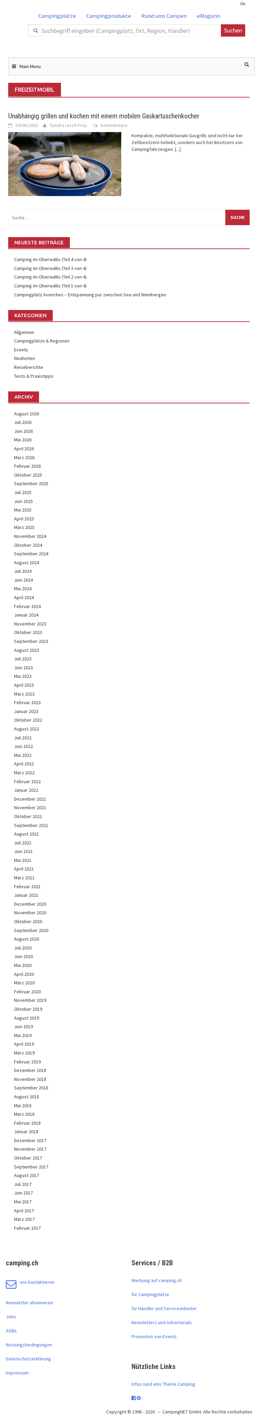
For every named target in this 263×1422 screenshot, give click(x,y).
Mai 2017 (23, 1202)
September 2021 (31, 825)
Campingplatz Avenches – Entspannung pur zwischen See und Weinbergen (90, 295)
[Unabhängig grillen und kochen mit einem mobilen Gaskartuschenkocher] (64, 163)
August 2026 (26, 414)
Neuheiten (24, 358)
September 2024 (31, 554)
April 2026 (24, 448)
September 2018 (31, 1088)
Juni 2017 (23, 1193)
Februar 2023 (27, 702)
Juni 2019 (23, 1026)
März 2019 (24, 1053)
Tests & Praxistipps (33, 376)
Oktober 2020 (28, 921)
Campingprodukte (108, 16)
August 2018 (26, 1097)
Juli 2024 (23, 571)
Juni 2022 (23, 746)
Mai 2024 (23, 588)
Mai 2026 (23, 440)
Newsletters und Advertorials (162, 1322)
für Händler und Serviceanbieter (164, 1308)
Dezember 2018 (30, 1070)
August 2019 (26, 1018)
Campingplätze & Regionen (42, 341)
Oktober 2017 (28, 1158)
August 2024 (26, 562)
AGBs (11, 1331)
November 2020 (30, 912)
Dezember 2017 (30, 1140)
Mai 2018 (23, 1105)
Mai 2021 (23, 860)
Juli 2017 (23, 1184)
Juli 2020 (23, 948)
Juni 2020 (23, 956)
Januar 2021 (26, 895)
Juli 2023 (23, 659)
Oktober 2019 (28, 1009)
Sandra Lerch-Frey (68, 125)
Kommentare (114, 125)
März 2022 (24, 773)
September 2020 (31, 930)
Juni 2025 (23, 501)
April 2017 (24, 1210)
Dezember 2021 (30, 799)
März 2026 (24, 457)
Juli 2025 (23, 492)
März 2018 (24, 1114)
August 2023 (26, 650)
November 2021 (30, 807)
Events (21, 350)
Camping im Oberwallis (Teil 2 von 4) (50, 277)
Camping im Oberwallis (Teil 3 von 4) (50, 268)
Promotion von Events (154, 1336)
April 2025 (24, 519)
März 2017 (24, 1219)
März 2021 (24, 878)
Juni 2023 (23, 667)
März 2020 (24, 983)
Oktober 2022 (28, 720)
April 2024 (24, 597)
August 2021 (26, 834)
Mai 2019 (23, 1035)
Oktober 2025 (28, 475)
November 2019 (30, 1000)
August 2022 (26, 729)
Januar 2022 (26, 790)
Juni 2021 (23, 851)
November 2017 (30, 1149)
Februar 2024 (27, 606)
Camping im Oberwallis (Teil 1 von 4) (50, 286)
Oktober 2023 (28, 632)
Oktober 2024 (28, 545)
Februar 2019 (27, 1062)
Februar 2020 (27, 991)
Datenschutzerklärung (28, 1359)
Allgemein (24, 332)
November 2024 (30, 536)
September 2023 (31, 641)
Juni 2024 (23, 580)
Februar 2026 (27, 466)
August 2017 (26, 1175)
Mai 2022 (23, 755)
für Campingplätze (150, 1294)
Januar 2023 (26, 711)
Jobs (11, 1317)
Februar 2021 (27, 886)
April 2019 (24, 1044)
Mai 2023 (23, 676)
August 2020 (26, 939)
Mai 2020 (23, 965)
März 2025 (24, 527)
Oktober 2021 (28, 816)
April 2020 (24, 974)
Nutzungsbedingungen (29, 1345)
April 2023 (24, 685)
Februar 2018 (27, 1123)
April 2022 (24, 764)
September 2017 (31, 1167)
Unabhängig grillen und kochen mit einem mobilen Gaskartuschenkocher (103, 116)
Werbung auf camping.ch (157, 1280)
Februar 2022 (27, 781)
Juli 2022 (23, 738)
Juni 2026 (23, 431)
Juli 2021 (23, 843)
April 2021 (24, 869)
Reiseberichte (28, 367)
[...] (178, 149)
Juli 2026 (23, 422)
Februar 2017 (27, 1228)
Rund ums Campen (164, 16)
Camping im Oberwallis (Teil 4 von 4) (50, 259)
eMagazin (208, 16)
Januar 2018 (26, 1131)
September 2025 (31, 483)
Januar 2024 (26, 615)
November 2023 (30, 624)
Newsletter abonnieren (29, 1303)
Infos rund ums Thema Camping (163, 1384)
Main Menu (30, 66)
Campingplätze (57, 16)
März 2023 (24, 694)
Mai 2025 (23, 510)
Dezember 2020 (30, 904)
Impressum (17, 1373)
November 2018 (30, 1079)
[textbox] (131, 30)
